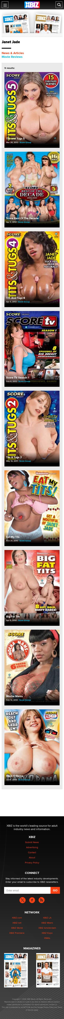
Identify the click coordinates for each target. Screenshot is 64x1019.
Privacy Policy (32, 862)
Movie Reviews (12, 57)
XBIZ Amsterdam (47, 928)
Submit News (32, 842)
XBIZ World (17, 928)
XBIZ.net (16, 922)
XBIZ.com (17, 917)
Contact (32, 852)
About (32, 857)
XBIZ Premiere (16, 933)
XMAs (47, 938)
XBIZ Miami (47, 922)
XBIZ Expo (47, 933)
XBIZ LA (47, 917)
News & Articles (13, 53)
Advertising (32, 847)
